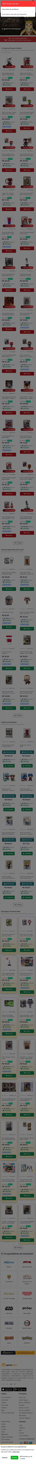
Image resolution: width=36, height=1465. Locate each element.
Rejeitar (5, 1457)
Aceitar (14, 1457)
